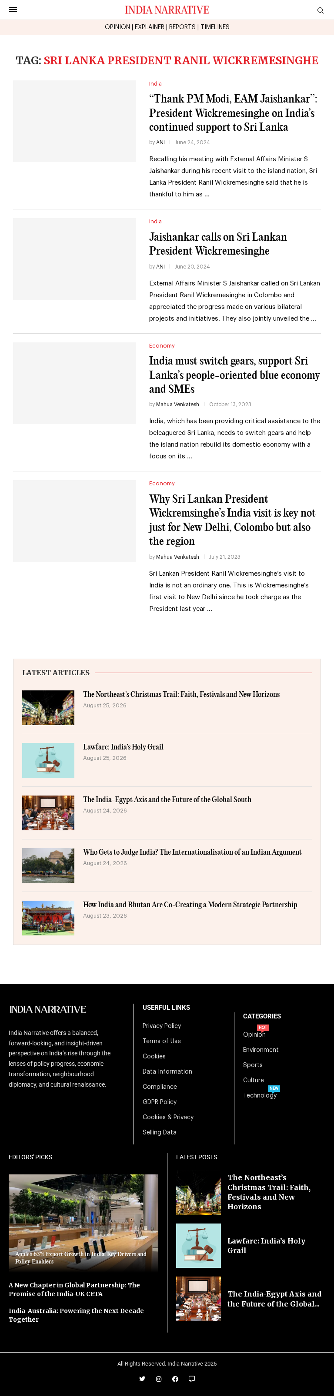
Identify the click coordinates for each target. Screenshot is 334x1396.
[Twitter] (142, 1379)
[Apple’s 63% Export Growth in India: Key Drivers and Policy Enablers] (83, 1223)
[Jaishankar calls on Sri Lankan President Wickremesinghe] (74, 259)
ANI (160, 142)
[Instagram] (159, 1379)
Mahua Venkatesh (177, 404)
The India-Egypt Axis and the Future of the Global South (167, 800)
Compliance (160, 1087)
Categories (262, 1016)
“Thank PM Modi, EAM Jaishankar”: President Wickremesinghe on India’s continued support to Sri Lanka (233, 113)
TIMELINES (215, 27)
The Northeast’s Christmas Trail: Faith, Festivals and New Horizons (181, 695)
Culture (253, 1081)
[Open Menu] (13, 9)
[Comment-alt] (192, 1379)
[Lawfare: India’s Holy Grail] (48, 760)
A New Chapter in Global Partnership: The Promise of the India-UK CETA (74, 1289)
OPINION (117, 27)
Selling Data (160, 1133)
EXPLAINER (149, 27)
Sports (253, 1065)
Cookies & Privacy (168, 1117)
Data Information (167, 1072)
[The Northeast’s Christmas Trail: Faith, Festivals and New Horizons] (48, 707)
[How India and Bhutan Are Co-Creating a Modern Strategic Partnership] (48, 918)
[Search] (320, 10)
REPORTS (182, 27)
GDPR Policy (160, 1102)
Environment (261, 1050)
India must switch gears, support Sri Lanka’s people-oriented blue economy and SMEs (234, 375)
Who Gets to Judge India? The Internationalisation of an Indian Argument (192, 852)
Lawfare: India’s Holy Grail (123, 747)
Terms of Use (162, 1041)
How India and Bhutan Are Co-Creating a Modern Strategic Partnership (190, 905)
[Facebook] (175, 1379)
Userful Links (166, 1008)
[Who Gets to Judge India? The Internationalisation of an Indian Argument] (48, 865)
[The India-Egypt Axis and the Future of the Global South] (48, 813)
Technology (260, 1096)
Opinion (254, 1035)
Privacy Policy (162, 1026)
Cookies (154, 1057)
